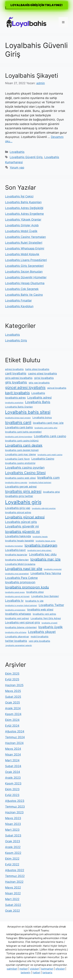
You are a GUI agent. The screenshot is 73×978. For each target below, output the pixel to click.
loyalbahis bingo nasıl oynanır (18, 418)
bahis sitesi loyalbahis (37, 369)
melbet (23, 968)
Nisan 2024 (13, 754)
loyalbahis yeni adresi (17, 618)
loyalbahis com (48, 478)
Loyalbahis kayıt (15, 550)
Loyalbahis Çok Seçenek (22, 289)
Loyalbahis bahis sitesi (27, 412)
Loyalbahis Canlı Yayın (17, 458)
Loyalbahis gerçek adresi (21, 486)
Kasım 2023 (13, 783)
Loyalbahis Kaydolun (19, 306)
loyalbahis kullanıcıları (17, 559)
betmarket (47, 968)
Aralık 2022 (13, 847)
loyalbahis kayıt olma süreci (39, 550)
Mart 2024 (12, 760)
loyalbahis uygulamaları (15, 610)
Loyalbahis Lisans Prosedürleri (26, 260)
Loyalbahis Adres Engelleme (24, 213)
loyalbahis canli (18, 422)
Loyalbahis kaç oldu (43, 554)
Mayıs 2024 (13, 748)
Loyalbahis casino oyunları (24, 468)
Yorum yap (17, 167)
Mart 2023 (12, 829)
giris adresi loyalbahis (18, 378)
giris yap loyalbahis (39, 382)
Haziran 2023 (14, 812)
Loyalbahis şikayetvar (17, 636)
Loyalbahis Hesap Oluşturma (24, 283)
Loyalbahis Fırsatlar (18, 300)
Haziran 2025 (14, 685)
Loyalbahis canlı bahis (19, 427)
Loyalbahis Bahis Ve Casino (24, 294)
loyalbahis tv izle (34, 600)
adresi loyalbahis (14, 369)
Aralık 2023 (13, 777)
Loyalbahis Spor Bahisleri (45, 596)
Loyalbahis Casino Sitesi (25, 473)
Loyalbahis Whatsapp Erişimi (24, 248)
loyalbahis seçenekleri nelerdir (18, 645)
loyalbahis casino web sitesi (20, 478)
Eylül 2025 (12, 679)
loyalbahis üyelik (50, 627)
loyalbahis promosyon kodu (27, 587)
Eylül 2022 (12, 864)
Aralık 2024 (13, 708)
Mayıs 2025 (13, 691)
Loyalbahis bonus (42, 417)
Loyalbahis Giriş (16, 340)
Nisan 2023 (13, 824)
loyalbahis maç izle (45, 559)
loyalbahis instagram (41, 545)
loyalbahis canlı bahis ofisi (45, 428)
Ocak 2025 (12, 702)
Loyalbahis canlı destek (23, 445)
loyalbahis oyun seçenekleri (17, 574)
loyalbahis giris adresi (23, 491)
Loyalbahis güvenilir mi (22, 526)
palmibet (12, 968)
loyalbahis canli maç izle (48, 422)
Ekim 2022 (12, 858)
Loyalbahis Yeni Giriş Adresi (46, 618)
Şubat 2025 (13, 696)
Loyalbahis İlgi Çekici (19, 196)
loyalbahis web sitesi (40, 609)
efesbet (60, 968)
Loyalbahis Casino (42, 458)
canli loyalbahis (15, 373)
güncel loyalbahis (56, 388)
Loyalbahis (17, 152)
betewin (25, 972)
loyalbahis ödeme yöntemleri (21, 627)
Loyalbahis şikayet (42, 632)
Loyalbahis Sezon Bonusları (24, 271)
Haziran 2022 (14, 881)
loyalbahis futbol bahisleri (40, 482)
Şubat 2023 (13, 835)
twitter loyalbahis (16, 640)
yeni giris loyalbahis (39, 641)
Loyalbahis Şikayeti (31, 75)
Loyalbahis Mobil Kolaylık (22, 254)
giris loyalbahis (16, 382)
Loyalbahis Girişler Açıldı (22, 225)
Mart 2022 (12, 899)
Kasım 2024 (13, 714)
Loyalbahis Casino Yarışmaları (25, 237)
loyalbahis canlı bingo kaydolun (18, 437)
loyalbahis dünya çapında (16, 482)
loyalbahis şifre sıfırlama (15, 632)
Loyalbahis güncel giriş (21, 522)
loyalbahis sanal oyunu (15, 592)
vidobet (34, 968)
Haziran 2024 (14, 743)
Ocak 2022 (12, 910)
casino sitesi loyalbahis (42, 373)
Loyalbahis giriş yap (17, 508)
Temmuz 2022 (15, 876)
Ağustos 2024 (14, 731)
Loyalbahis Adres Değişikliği (24, 208)
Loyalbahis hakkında (18, 536)
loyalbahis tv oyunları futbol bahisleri (21, 605)
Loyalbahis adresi (39, 397)
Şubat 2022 (13, 905)
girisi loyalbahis (44, 378)
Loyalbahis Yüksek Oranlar (23, 219)
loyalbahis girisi (51, 491)
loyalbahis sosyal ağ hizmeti (17, 596)
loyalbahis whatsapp (18, 613)
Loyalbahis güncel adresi (25, 517)
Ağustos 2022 (14, 870)
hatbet (36, 972)
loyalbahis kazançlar (16, 554)
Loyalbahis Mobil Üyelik (21, 231)
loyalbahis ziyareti (49, 623)
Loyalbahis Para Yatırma (46, 573)
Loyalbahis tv (14, 600)
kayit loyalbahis (17, 393)
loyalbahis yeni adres (44, 614)
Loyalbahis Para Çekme (21, 578)
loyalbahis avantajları (14, 403)
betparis (47, 972)
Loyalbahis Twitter (51, 605)
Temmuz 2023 (15, 806)
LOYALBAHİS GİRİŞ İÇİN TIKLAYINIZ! (37, 5)
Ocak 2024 (12, 772)
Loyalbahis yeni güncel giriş (22, 622)
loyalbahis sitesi (35, 592)
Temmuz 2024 (15, 737)
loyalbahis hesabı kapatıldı (19, 540)
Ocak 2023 (12, 841)
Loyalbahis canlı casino (50, 436)
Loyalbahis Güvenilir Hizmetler (26, 277)
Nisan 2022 (13, 893)
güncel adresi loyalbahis (25, 387)
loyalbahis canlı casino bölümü (22, 440)
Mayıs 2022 (13, 887)
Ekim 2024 (12, 720)
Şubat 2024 (13, 766)
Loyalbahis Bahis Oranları (19, 406)
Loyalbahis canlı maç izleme (20, 454)
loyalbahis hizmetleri (14, 546)
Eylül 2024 (12, 725)
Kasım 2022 (13, 853)
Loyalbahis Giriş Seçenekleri (24, 266)
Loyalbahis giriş (23, 502)
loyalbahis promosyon (20, 582)
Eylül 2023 (12, 795)
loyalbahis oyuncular (53, 569)
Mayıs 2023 (13, 818)
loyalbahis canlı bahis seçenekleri (23, 431)
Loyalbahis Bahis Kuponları (23, 202)
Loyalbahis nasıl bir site (23, 569)
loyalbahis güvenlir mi (22, 532)
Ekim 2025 (12, 673)
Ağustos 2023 (14, 801)
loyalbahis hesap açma (45, 541)
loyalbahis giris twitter (19, 496)
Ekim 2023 (12, 789)
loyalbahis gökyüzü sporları (44, 508)
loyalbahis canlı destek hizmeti (22, 450)
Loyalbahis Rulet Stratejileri (23, 242)
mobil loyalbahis (39, 636)
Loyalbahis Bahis (37, 402)
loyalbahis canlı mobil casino (50, 455)
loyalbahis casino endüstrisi (20, 463)
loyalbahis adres (15, 397)
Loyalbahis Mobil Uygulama (20, 564)
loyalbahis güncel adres (18, 512)
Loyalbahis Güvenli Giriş (26, 157)
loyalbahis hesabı (40, 537)
